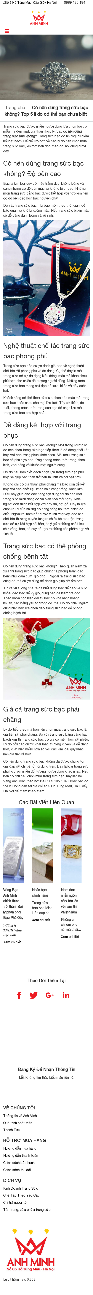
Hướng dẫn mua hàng (19, 1148)
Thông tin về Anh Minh (20, 1116)
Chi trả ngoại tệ (15, 1202)
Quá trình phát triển (17, 1123)
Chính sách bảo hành (19, 1163)
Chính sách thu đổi (17, 1170)
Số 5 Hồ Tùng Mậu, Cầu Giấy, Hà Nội (31, 2)
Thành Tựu (11, 1130)
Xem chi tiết (12, 942)
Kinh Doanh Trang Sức (20, 1188)
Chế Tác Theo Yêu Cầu (21, 1195)
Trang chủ (15, 107)
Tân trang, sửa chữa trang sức (27, 1210)
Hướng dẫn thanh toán (20, 1155)
